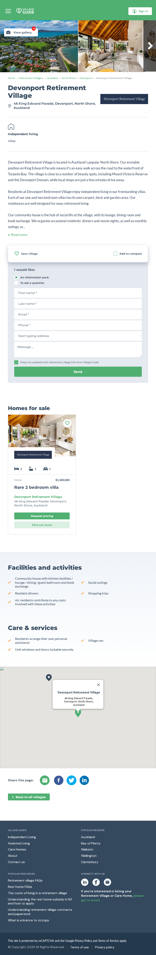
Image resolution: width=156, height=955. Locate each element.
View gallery (24, 31)
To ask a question (32, 282)
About (12, 856)
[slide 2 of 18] (42, 438)
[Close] (98, 685)
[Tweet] (71, 780)
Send (78, 372)
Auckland (52, 78)
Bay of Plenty (91, 843)
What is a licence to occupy (28, 920)
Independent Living (22, 837)
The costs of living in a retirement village (37, 893)
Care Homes (17, 849)
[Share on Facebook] (59, 780)
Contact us (16, 862)
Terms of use (79, 947)
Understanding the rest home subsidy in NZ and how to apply (40, 901)
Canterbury (89, 862)
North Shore (69, 78)
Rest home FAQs (20, 887)
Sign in (143, 11)
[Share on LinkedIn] (84, 780)
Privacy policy (104, 947)
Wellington (88, 856)
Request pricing (42, 516)
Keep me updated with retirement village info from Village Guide (59, 362)
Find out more (42, 524)
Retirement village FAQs (25, 880)
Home (11, 78)
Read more (19, 235)
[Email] (45, 780)
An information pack (34, 277)
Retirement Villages (31, 78)
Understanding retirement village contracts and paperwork (40, 912)
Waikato (87, 849)
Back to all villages (31, 797)
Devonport (86, 78)
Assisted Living (19, 843)
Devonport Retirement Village (38, 496)
